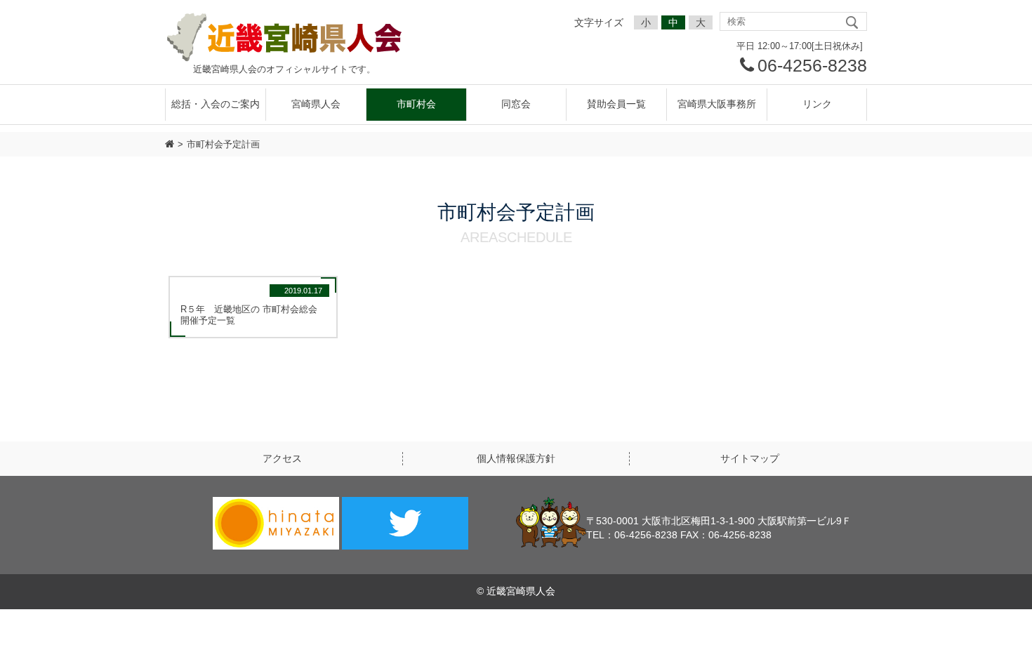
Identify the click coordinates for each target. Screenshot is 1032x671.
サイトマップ (749, 458)
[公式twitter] (405, 525)
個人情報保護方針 (516, 458)
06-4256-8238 (812, 65)
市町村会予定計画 (223, 144)
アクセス (282, 458)
